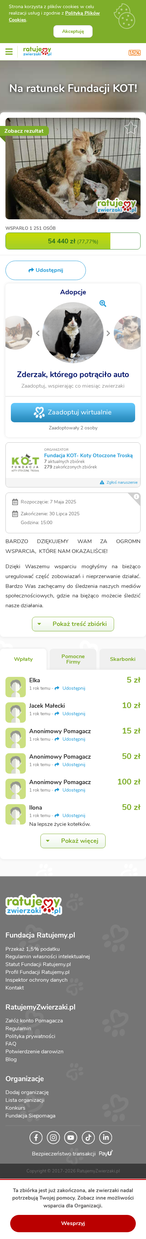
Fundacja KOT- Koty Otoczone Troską (88, 455)
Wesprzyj (73, 1223)
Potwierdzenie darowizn (34, 1051)
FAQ (10, 1044)
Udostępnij (73, 688)
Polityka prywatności (30, 1036)
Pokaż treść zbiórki (80, 624)
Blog (11, 1059)
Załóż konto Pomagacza (34, 1020)
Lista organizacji (24, 1100)
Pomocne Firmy (73, 659)
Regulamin (18, 1028)
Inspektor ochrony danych (36, 980)
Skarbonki (122, 659)
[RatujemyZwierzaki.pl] (37, 50)
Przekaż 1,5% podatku (32, 949)
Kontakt (14, 988)
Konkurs (15, 1108)
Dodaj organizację (27, 1092)
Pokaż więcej (79, 841)
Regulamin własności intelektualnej (47, 956)
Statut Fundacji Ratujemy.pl (38, 964)
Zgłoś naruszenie (122, 482)
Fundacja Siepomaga (30, 1116)
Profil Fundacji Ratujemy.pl (37, 972)
